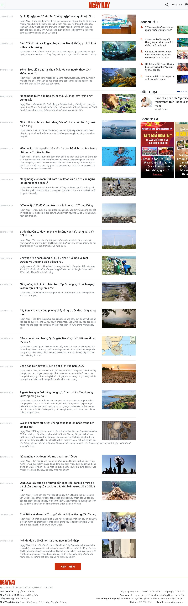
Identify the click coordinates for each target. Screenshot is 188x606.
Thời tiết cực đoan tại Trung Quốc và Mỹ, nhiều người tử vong (58, 514)
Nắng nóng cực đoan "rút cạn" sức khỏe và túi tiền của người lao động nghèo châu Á (57, 181)
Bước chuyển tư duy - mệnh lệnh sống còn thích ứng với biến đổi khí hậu (57, 233)
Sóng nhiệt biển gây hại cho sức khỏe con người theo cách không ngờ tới (55, 71)
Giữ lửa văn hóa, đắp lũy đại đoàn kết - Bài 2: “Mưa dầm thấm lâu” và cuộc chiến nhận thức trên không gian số (157, 162)
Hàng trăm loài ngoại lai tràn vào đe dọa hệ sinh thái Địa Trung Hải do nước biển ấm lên (58, 150)
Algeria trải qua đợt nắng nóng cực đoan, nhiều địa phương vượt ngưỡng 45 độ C (56, 394)
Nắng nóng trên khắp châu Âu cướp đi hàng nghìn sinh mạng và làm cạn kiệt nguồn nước (57, 286)
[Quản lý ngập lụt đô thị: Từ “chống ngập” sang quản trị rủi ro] (119, 24)
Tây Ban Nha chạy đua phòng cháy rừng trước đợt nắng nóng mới (58, 312)
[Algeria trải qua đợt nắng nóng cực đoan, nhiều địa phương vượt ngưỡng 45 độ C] (119, 399)
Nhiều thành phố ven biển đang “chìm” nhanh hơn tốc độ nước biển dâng (58, 124)
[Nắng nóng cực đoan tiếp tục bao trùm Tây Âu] (119, 464)
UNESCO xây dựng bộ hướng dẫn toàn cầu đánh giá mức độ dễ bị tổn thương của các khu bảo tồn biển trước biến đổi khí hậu (57, 486)
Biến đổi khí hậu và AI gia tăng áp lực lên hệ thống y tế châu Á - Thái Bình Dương (58, 45)
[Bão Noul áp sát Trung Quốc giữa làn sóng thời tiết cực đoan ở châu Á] (119, 346)
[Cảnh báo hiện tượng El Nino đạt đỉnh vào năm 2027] (119, 373)
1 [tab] (178, 91)
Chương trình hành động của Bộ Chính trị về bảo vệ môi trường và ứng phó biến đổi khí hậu (54, 259)
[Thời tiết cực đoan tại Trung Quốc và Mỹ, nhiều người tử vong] (119, 522)
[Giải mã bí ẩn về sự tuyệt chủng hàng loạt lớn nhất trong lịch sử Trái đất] (119, 430)
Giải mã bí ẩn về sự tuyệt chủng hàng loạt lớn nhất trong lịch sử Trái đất (57, 424)
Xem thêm (68, 566)
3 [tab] (183, 91)
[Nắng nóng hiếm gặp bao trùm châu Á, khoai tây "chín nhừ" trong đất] (119, 103)
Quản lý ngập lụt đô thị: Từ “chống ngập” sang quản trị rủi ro (57, 16)
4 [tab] (186, 91)
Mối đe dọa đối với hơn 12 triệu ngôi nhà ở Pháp (49, 540)
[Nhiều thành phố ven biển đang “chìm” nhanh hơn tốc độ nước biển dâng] (119, 129)
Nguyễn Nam (161, 109)
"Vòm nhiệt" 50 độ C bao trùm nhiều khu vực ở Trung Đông (56, 205)
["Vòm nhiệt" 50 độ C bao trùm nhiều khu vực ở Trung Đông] (119, 213)
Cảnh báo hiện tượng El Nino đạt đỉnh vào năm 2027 (52, 366)
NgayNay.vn (99, 5)
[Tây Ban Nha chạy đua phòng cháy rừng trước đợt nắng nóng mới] (119, 318)
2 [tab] (181, 91)
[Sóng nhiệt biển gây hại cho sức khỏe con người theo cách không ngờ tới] (119, 77)
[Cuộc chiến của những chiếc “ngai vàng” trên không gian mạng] (146, 102)
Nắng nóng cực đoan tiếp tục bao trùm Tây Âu (49, 456)
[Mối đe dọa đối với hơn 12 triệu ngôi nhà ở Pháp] (119, 548)
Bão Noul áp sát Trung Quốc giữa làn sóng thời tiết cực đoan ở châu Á (57, 340)
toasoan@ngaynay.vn (174, 602)
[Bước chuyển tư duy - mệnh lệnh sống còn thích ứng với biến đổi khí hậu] (119, 239)
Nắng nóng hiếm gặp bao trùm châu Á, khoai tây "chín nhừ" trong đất (56, 97)
